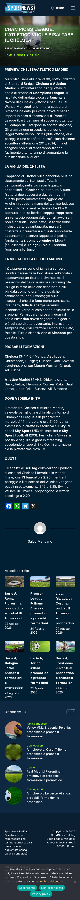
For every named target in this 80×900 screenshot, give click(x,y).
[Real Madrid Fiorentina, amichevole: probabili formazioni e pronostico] (14, 774)
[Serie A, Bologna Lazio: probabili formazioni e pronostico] (14, 646)
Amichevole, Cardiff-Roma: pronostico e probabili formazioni (47, 754)
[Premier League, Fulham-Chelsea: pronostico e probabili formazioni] (40, 581)
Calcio (31, 745)
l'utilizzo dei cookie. (51, 881)
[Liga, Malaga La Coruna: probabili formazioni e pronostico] (65, 581)
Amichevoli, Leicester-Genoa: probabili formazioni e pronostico (49, 797)
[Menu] (73, 8)
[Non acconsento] (75, 882)
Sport (43, 723)
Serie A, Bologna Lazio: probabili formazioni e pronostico (14, 673)
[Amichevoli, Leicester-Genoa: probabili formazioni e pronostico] (14, 796)
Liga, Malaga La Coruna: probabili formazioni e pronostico (65, 608)
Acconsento (27, 887)
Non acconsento (52, 887)
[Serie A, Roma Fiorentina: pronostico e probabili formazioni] (14, 581)
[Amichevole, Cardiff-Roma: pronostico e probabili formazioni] (14, 752)
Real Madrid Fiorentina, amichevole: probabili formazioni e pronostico (44, 775)
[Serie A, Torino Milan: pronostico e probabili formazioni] (40, 646)
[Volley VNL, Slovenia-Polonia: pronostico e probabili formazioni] (14, 730)
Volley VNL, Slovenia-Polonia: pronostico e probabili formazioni (49, 732)
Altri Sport (33, 723)
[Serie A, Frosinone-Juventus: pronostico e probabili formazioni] (65, 646)
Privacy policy (41, 893)
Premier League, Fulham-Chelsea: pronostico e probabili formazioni (39, 608)
